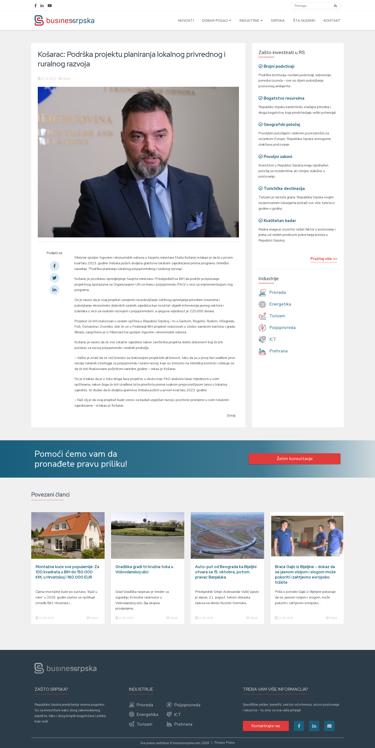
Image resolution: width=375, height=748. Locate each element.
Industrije (249, 20)
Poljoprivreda (282, 327)
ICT (272, 339)
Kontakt (332, 20)
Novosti (186, 20)
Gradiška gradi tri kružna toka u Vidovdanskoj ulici (144, 569)
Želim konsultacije (295, 459)
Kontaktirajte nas (266, 725)
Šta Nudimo (304, 20)
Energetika (279, 304)
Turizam (276, 316)
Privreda (277, 292)
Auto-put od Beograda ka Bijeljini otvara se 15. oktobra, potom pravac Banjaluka (226, 572)
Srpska (278, 20)
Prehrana (278, 351)
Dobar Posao (215, 20)
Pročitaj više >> (324, 258)
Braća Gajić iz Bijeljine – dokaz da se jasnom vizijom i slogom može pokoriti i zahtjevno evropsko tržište (305, 574)
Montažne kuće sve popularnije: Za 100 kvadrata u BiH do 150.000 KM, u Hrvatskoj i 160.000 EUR (67, 572)
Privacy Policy (224, 742)
